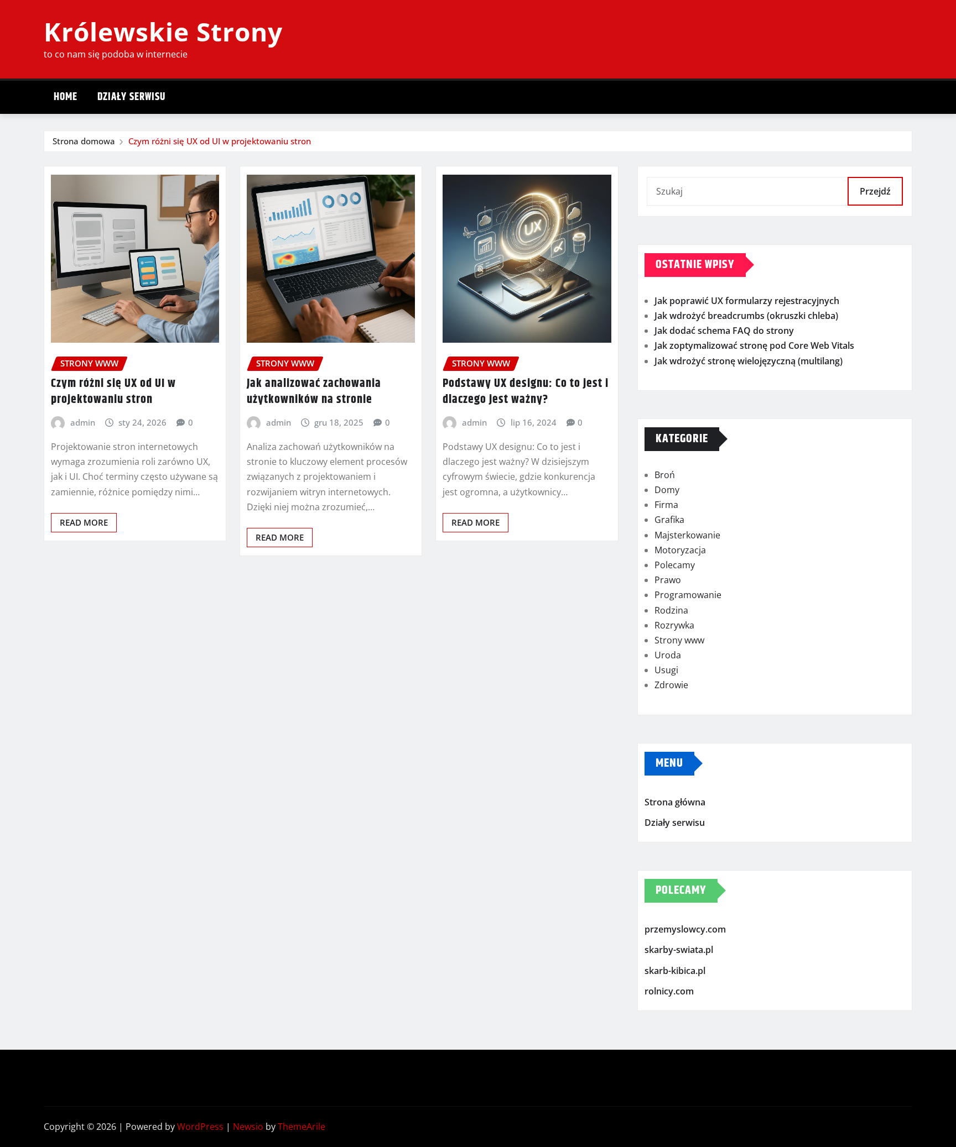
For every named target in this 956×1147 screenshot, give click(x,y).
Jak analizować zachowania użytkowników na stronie (314, 391)
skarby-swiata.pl (679, 950)
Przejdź (875, 191)
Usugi (666, 670)
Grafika (669, 520)
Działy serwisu (131, 97)
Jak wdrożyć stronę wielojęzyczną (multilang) (748, 361)
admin (82, 422)
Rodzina (671, 610)
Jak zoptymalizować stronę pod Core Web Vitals (754, 345)
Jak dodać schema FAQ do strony (724, 330)
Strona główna (675, 802)
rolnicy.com (669, 992)
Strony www (679, 640)
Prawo (667, 580)
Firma (666, 505)
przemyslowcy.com (685, 929)
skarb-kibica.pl (675, 971)
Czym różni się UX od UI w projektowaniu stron (219, 140)
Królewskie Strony (163, 31)
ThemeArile (301, 1126)
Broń (664, 475)
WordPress (200, 1126)
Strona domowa (84, 140)
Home (65, 97)
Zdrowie (671, 685)
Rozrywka (674, 625)
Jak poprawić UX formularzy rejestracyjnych (746, 301)
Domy (666, 490)
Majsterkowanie (687, 535)
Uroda (667, 655)
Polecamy (674, 565)
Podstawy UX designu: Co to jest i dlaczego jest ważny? (526, 391)
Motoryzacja (680, 550)
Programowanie (687, 595)
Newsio (248, 1126)
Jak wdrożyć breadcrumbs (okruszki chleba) (746, 316)
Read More (84, 522)
